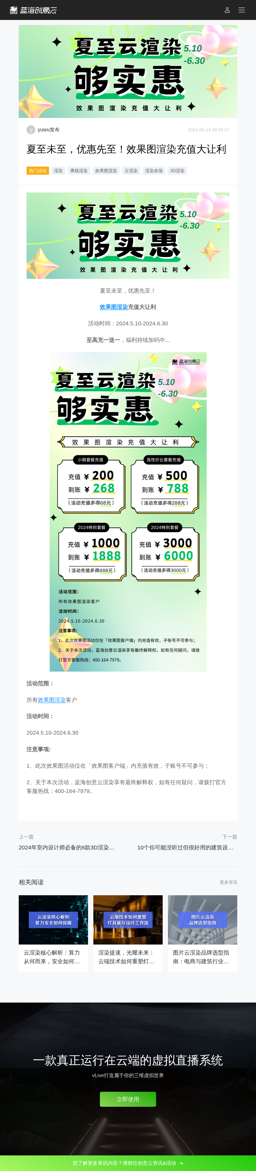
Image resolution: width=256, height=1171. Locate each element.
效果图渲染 (106, 170)
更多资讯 (228, 882)
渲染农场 (154, 170)
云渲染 (131, 170)
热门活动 (38, 170)
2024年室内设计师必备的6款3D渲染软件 (69, 847)
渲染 (58, 170)
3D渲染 (177, 170)
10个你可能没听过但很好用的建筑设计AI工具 (187, 847)
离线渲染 (79, 170)
